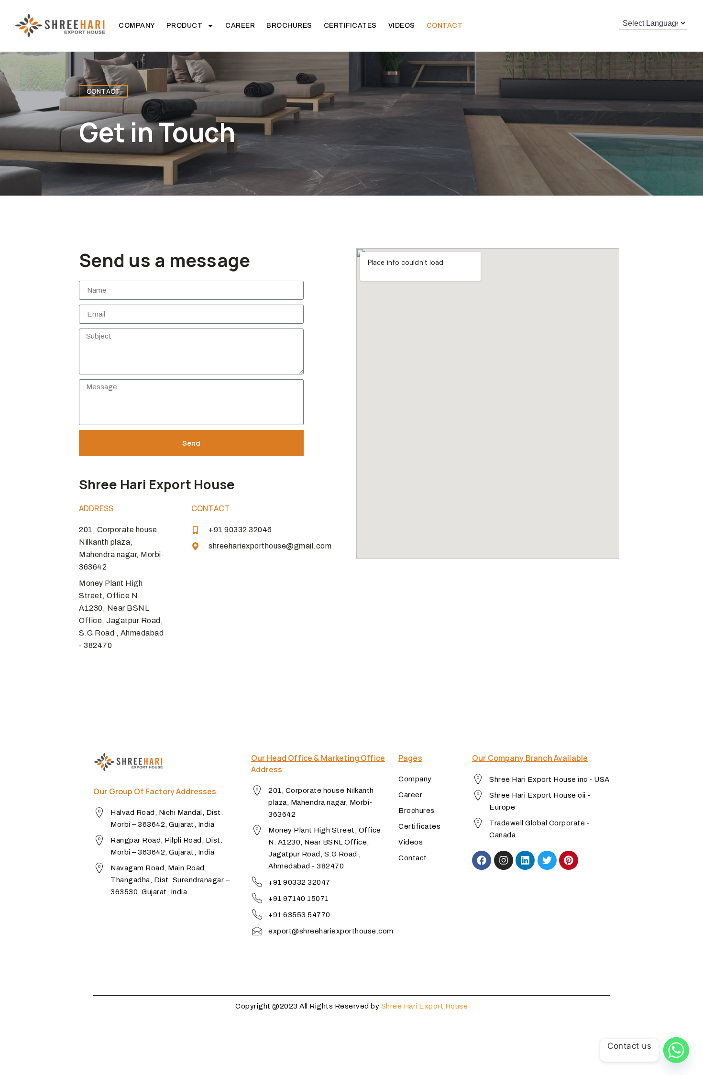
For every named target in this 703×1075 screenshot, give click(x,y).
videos (401, 25)
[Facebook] (481, 860)
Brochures (289, 25)
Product (184, 25)
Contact (445, 25)
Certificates (350, 25)
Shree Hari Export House (424, 1006)
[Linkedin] (525, 860)
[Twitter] (547, 860)
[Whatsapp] (676, 1050)
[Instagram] (503, 860)
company (137, 25)
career (240, 25)
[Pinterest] (568, 860)
